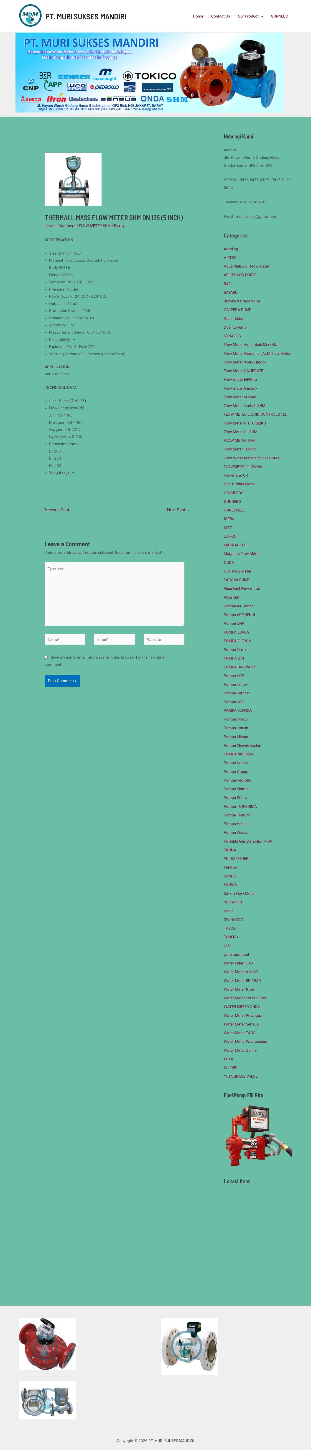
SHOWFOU (233, 902)
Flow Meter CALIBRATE (243, 370)
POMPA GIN (234, 658)
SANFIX (230, 876)
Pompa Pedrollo (237, 780)
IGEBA (229, 519)
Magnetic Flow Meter (242, 553)
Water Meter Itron (239, 989)
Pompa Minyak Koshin (242, 745)
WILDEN (230, 1067)
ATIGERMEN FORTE (240, 275)
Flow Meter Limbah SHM (244, 405)
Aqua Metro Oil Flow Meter (246, 266)
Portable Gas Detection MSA (248, 841)
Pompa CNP (234, 623)
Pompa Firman (236, 649)
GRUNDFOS (233, 493)
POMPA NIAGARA (239, 754)
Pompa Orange (236, 771)
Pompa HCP (234, 675)
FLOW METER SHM (95, 225)
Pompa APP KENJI (239, 614)
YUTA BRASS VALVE (240, 1076)
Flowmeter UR (236, 475)
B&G (227, 283)
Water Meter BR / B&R (242, 980)
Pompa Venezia (237, 823)
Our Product (248, 16)
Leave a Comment (60, 225)
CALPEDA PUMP (237, 309)
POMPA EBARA (236, 632)
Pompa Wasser (237, 832)
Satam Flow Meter (239, 893)
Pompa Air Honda (239, 606)
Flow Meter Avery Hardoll (245, 362)
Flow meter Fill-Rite (240, 379)
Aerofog (231, 249)
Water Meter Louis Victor (245, 998)
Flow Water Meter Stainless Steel (252, 458)
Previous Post (53, 509)
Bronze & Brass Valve (242, 301)
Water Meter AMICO (241, 971)
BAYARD (231, 292)
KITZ (228, 527)
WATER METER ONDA (242, 1006)
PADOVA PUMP (237, 580)
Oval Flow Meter (237, 571)
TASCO (230, 928)
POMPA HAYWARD (239, 667)
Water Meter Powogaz (243, 1015)
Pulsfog (230, 867)
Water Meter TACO (240, 1033)
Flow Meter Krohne (240, 397)
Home (198, 16)
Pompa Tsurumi (237, 815)
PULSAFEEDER (236, 858)
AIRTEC (230, 257)
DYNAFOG (232, 336)
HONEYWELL (234, 510)
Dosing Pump (235, 327)
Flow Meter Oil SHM (240, 432)
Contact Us (220, 16)
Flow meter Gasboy (240, 388)
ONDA (229, 562)
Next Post (179, 509)
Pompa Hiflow (236, 684)
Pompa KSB (234, 702)
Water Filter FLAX (239, 963)
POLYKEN (232, 597)
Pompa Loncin (236, 728)
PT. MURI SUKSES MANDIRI (86, 16)
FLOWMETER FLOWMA (243, 466)
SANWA (230, 884)
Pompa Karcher (237, 693)
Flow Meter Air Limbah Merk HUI (251, 344)
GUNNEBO (279, 16)
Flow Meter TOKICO (240, 449)
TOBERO (231, 937)
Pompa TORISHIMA (240, 806)
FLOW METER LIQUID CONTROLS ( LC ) (257, 414)
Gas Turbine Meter (239, 484)
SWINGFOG (233, 919)
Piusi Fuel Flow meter (242, 588)
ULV (227, 946)
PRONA (230, 850)
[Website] (164, 640)
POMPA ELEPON (237, 641)
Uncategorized (236, 954)
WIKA (228, 1059)
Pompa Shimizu (237, 789)
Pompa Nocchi (236, 762)
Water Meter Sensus (241, 1024)
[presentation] (261, 16)
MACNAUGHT (235, 545)
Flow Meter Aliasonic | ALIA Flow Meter (257, 353)
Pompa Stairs (235, 797)
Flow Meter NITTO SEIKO (245, 423)
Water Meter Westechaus (245, 1041)
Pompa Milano (236, 736)
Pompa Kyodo (236, 719)
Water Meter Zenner (241, 1050)
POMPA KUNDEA (238, 710)
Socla (228, 911)
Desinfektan (234, 318)
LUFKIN (230, 536)
